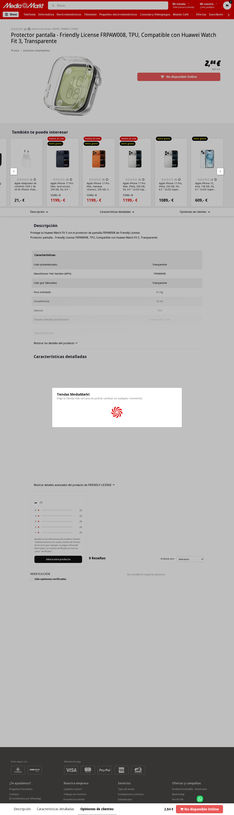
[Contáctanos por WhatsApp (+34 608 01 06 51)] (230, 800)
